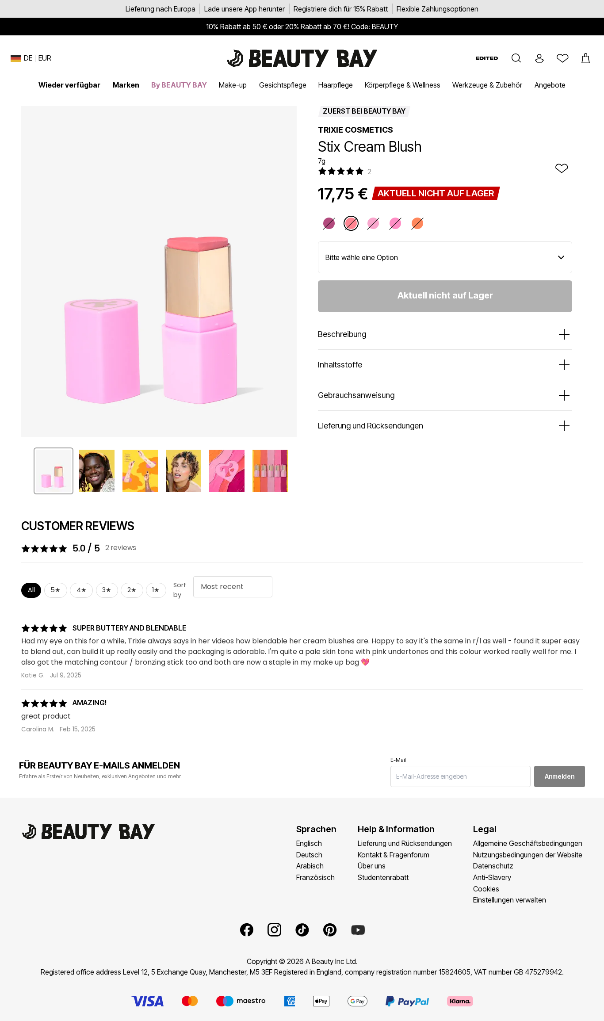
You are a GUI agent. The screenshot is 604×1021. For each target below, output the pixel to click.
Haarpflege (335, 84)
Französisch (315, 877)
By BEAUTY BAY (179, 84)
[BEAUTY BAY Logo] (302, 58)
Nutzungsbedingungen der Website (527, 854)
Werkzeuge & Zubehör (487, 84)
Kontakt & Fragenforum (393, 854)
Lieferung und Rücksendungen (405, 843)
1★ (156, 589)
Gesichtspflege (282, 84)
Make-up (233, 84)
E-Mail (398, 760)
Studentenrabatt (383, 877)
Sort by (179, 590)
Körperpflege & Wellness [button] (402, 84)
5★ (55, 589)
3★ (106, 589)
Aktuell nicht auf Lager (445, 295)
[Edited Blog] (487, 58)
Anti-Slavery (492, 877)
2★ (132, 589)
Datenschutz (493, 865)
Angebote (550, 84)
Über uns (372, 865)
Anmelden (559, 776)
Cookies (486, 888)
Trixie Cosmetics (355, 129)
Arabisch (310, 865)
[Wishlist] (562, 58)
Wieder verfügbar (69, 84)
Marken (126, 84)
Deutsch (309, 854)
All (31, 589)
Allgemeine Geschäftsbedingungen (527, 843)
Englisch (309, 843)
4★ (81, 589)
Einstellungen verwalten (509, 899)
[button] (516, 58)
